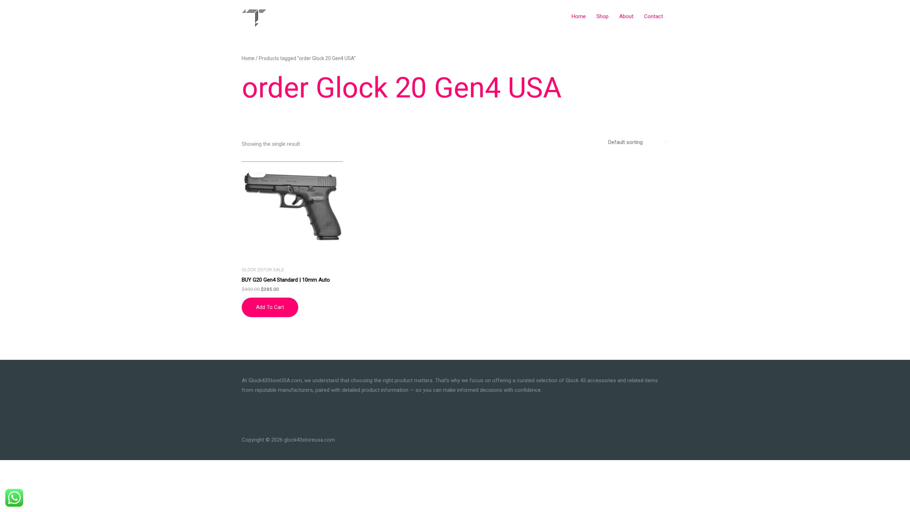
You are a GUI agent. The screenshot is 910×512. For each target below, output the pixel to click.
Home (579, 16)
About (626, 16)
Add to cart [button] (270, 307)
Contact (653, 16)
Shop (602, 16)
